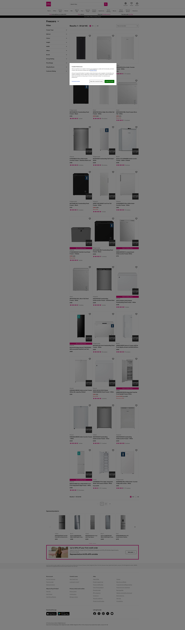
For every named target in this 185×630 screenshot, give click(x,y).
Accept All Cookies (109, 81)
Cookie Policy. (93, 70)
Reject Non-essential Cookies (96, 81)
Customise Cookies (76, 81)
